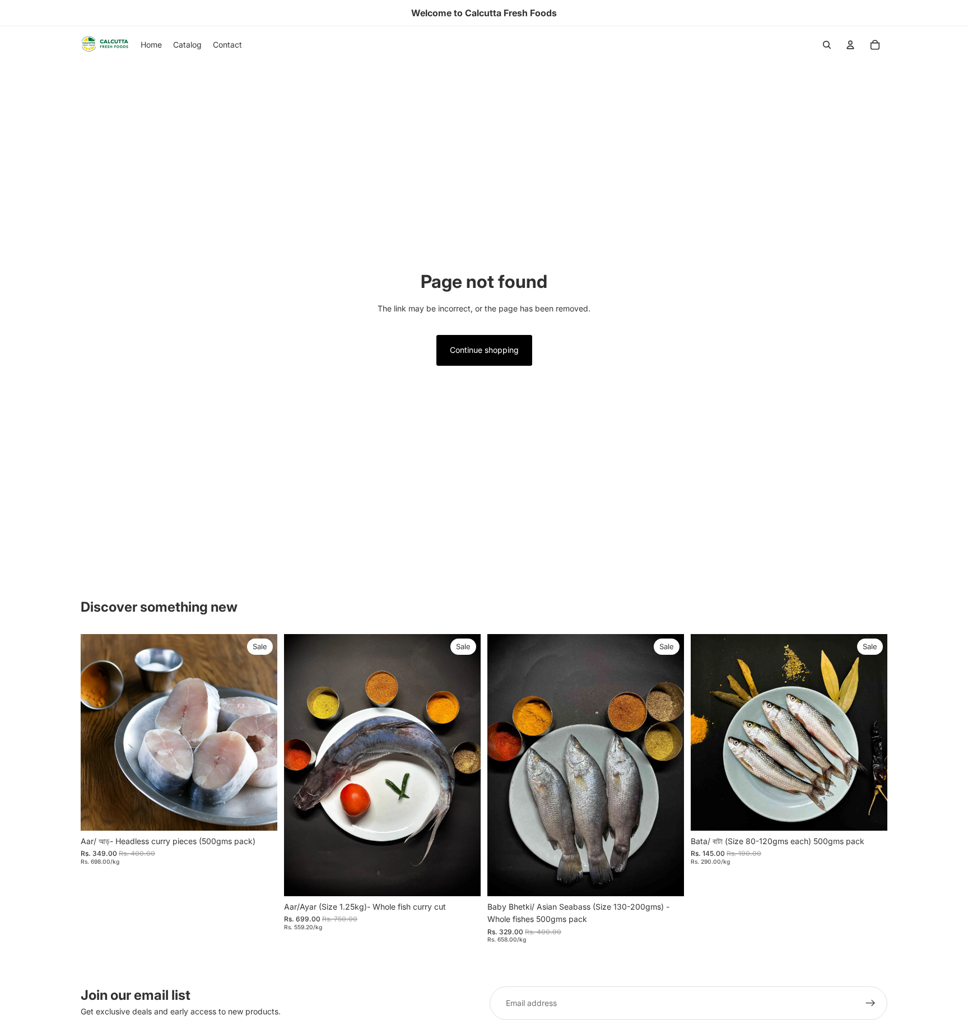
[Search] (827, 44)
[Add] (260, 813)
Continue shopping (484, 350)
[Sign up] (870, 1003)
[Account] (850, 44)
